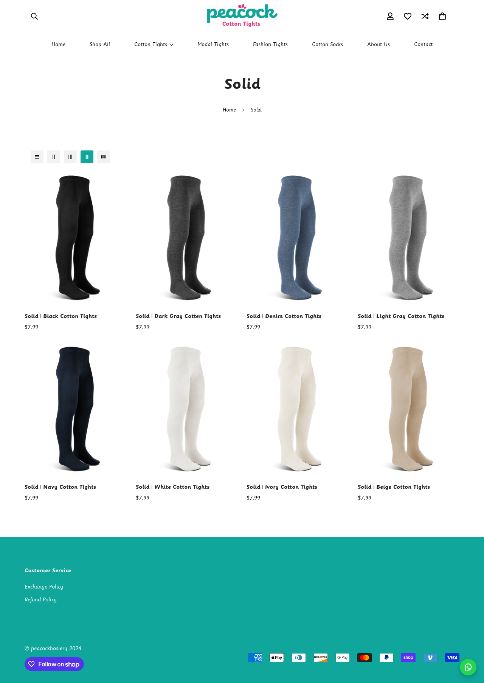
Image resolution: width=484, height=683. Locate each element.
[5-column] (103, 156)
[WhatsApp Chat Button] (468, 667)
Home (58, 45)
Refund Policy (41, 600)
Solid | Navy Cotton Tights (60, 487)
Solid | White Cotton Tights (172, 487)
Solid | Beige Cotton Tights (394, 487)
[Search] (34, 16)
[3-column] (70, 156)
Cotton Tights (150, 45)
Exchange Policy (44, 587)
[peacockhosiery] (242, 16)
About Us (378, 45)
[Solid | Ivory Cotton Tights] (298, 409)
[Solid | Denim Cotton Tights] (298, 238)
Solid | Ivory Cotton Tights (282, 487)
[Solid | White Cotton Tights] (187, 409)
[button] (442, 16)
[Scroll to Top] (469, 641)
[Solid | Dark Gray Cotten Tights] (187, 238)
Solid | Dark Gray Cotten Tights (178, 316)
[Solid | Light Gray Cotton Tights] (409, 238)
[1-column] (37, 156)
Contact (423, 45)
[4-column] (87, 156)
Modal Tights (213, 45)
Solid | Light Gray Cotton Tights (401, 316)
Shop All (100, 45)
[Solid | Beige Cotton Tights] (409, 409)
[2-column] (53, 156)
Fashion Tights (270, 45)
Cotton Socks (327, 45)
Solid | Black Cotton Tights (61, 316)
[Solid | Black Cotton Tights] (76, 238)
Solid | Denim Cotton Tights (284, 316)
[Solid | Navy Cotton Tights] (76, 409)
